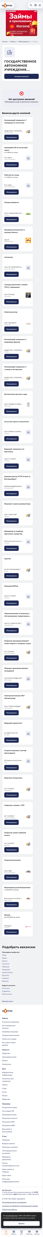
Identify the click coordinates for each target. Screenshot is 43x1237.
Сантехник (5, 964)
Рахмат (5, 41)
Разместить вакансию (10, 1022)
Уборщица (5, 966)
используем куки (12, 1215)
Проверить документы (6, 1158)
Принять (21, 1223)
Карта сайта (6, 1175)
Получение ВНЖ (8, 1125)
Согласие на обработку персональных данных (20, 1206)
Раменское (6, 988)
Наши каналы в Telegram (8, 1170)
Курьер (4, 958)
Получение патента (9, 1118)
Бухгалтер (5, 975)
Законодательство (9, 1057)
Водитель (5, 981)
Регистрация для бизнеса (8, 1026)
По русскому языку (9, 1107)
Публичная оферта (9, 1209)
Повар (4, 955)
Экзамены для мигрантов (8, 1079)
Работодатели (23, 41)
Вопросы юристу (8, 1143)
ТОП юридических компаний (9, 1152)
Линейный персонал (10, 1032)
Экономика (6, 1064)
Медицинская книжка (10, 1035)
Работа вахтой (7, 994)
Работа (13, 41)
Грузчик (4, 961)
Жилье (4, 1095)
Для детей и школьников (7, 1130)
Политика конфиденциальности (10, 1180)
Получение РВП (8, 1122)
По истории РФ (8, 1111)
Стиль (4, 1092)
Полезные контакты (10, 1147)
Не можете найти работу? (9, 1043)
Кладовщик (6, 969)
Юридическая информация (7, 1073)
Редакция (6, 1140)
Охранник (5, 978)
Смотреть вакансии (22, 76)
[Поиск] (31, 5)
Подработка (6, 991)
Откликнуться (11, 137)
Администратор (7, 972)
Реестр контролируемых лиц (10, 1164)
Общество (6, 1053)
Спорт (4, 1088)
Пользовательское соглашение (14, 1202)
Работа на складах (9, 1039)
